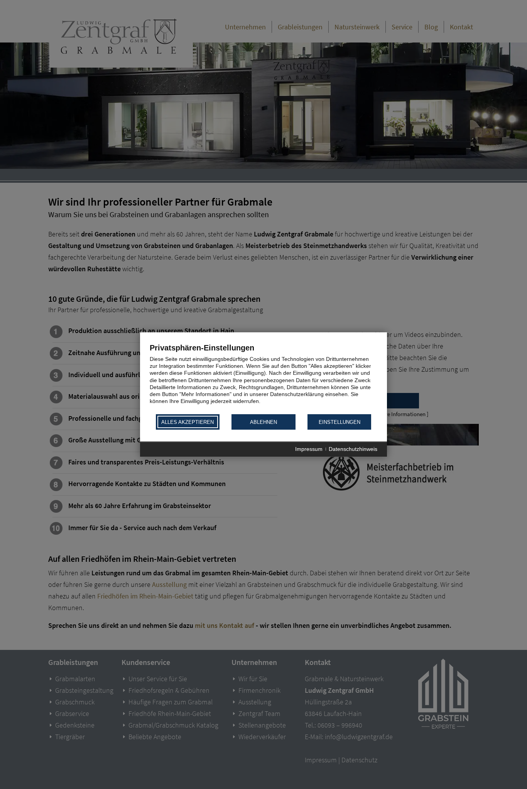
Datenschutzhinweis (353, 449)
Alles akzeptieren (187, 422)
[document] (263, 378)
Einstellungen (339, 422)
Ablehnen (263, 422)
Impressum (309, 449)
